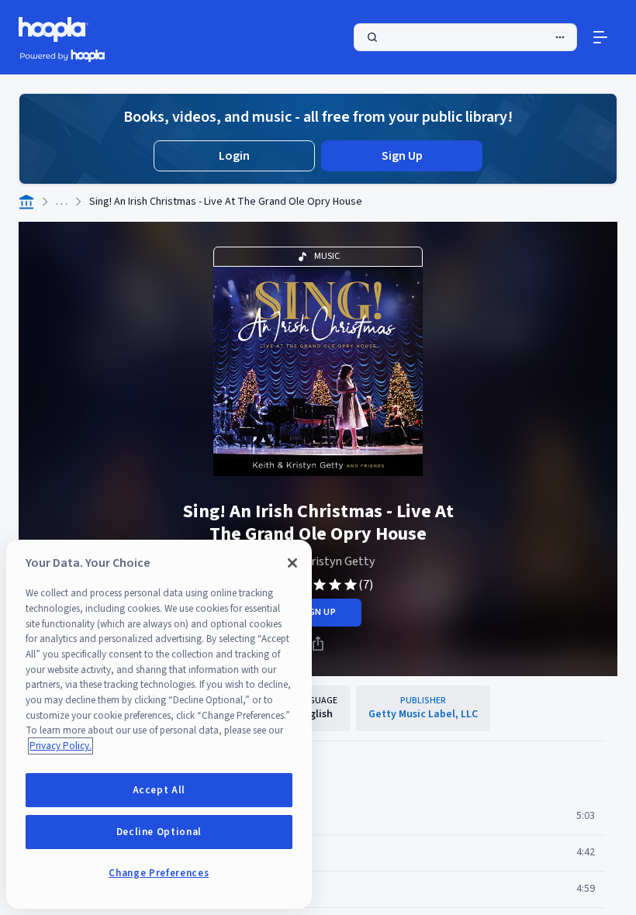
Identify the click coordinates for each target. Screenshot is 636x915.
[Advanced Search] (560, 37)
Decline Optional (159, 832)
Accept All (159, 790)
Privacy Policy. (60, 746)
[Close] (292, 563)
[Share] (318, 643)
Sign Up (402, 155)
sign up (317, 612)
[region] (159, 724)
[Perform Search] (465, 37)
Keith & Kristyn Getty (318, 561)
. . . (61, 201)
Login (234, 155)
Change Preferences (159, 873)
